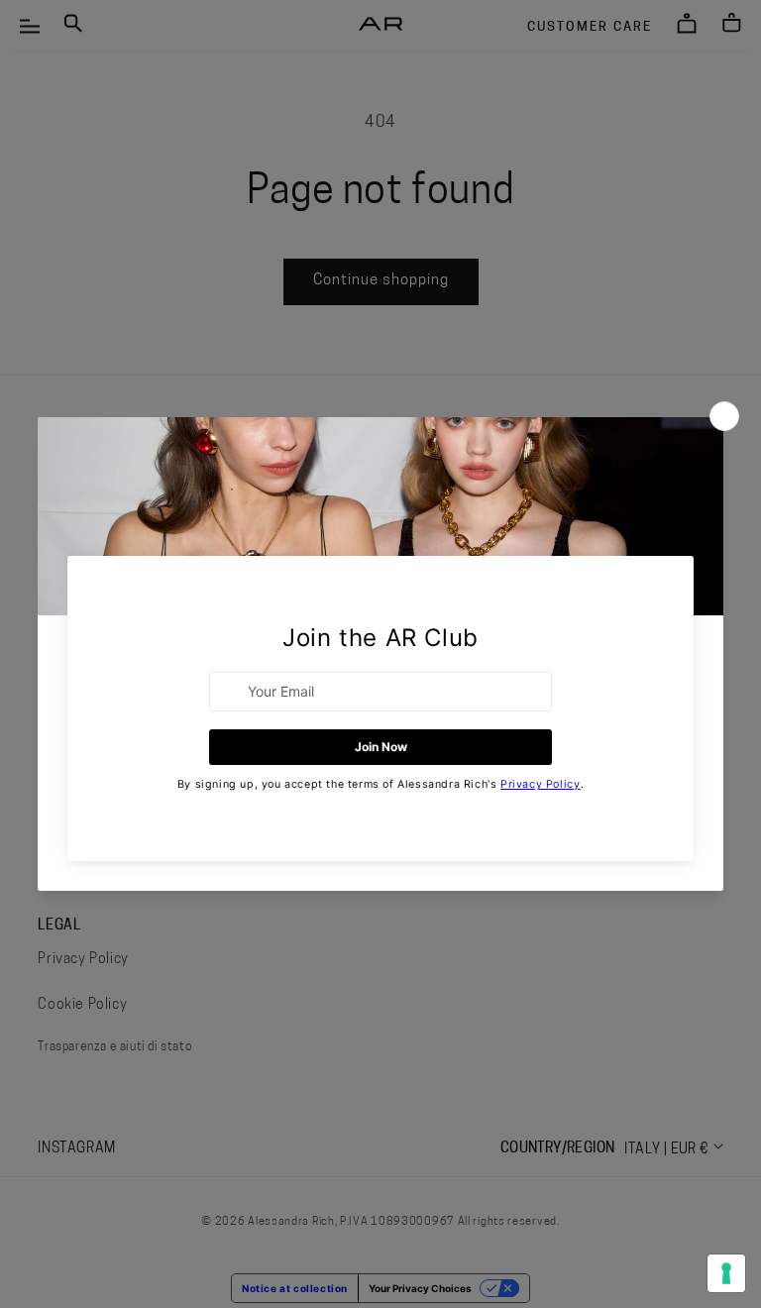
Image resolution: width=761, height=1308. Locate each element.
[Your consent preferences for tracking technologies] (726, 1273)
